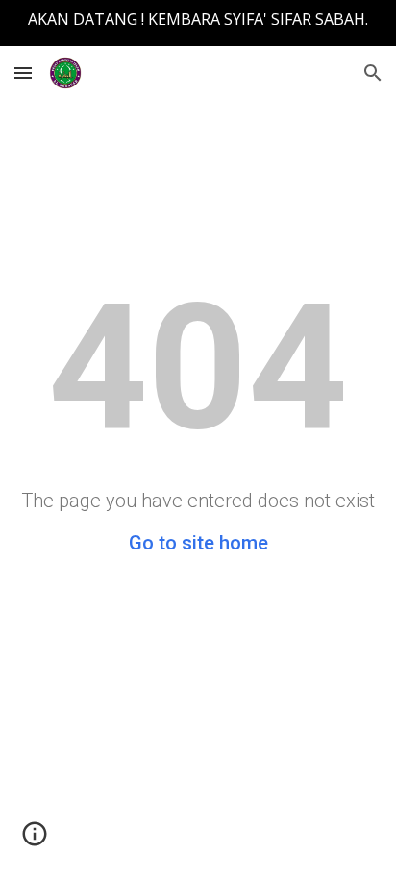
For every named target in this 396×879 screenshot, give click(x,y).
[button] (23, 72)
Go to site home (198, 542)
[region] (198, 23)
